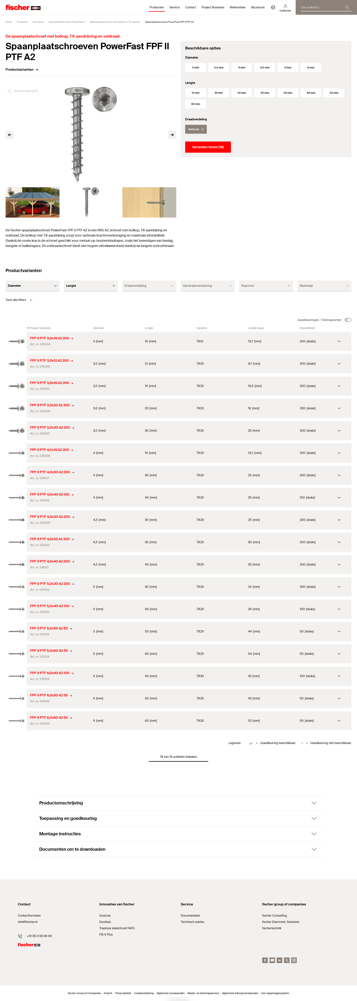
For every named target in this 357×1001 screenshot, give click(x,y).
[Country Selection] (273, 7)
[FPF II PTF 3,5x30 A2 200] (16, 430)
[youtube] (272, 960)
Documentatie (190, 916)
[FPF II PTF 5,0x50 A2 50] (16, 631)
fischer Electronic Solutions (280, 922)
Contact (190, 7)
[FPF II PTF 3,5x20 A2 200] (16, 408)
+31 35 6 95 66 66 (39, 936)
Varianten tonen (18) (208, 147)
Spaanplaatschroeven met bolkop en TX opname (115, 21)
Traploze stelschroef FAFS (117, 928)
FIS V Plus (106, 934)
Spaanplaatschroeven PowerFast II (67, 21)
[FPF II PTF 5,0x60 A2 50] (16, 653)
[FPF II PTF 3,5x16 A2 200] (16, 386)
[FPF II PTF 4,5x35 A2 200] (16, 542)
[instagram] (294, 960)
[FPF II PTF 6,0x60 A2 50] (16, 720)
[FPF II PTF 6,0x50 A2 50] (16, 698)
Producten (22, 21)
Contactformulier (29, 916)
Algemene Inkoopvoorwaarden (240, 993)
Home (9, 21)
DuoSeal (105, 922)
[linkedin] (279, 960)
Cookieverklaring (144, 993)
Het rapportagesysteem (275, 993)
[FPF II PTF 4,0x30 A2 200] (16, 475)
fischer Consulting (274, 916)
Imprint (108, 993)
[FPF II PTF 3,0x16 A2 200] (16, 341)
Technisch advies (192, 922)
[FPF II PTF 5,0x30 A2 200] (16, 587)
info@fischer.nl (28, 922)
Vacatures (258, 7)
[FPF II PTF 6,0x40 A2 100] (16, 676)
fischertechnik (271, 928)
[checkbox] (348, 320)
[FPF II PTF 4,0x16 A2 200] (16, 453)
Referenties (237, 7)
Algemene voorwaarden (171, 993)
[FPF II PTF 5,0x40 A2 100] (16, 609)
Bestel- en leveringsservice (203, 993)
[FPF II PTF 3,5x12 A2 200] (16, 363)
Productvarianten (19, 69)
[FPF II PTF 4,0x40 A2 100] (16, 497)
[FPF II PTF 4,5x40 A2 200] (16, 564)
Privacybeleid (123, 993)
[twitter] (287, 960)
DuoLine (105, 916)
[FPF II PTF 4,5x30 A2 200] (16, 520)
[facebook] (265, 960)
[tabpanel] (33, 202)
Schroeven (38, 21)
